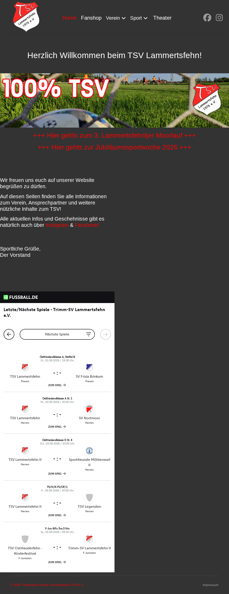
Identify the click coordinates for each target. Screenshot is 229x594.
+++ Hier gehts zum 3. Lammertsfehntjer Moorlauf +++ (114, 135)
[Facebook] (207, 17)
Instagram (57, 225)
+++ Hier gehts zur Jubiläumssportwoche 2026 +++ (114, 147)
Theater (162, 18)
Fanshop (91, 18)
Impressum (210, 585)
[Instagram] (219, 17)
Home (69, 18)
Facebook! (87, 225)
